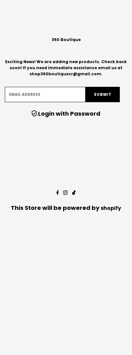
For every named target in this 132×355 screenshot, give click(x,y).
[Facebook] (57, 193)
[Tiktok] (74, 193)
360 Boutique (66, 39)
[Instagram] (65, 193)
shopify (111, 208)
